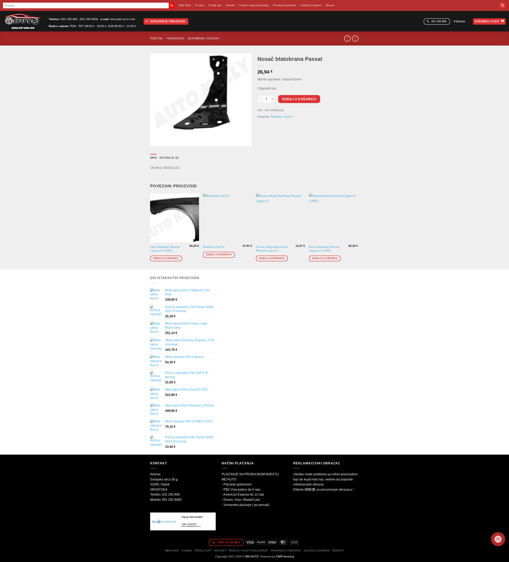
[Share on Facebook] (261, 125)
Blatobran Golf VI (213, 246)
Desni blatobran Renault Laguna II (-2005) (324, 248)
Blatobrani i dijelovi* (204, 38)
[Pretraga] (502, 5)
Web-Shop (185, 5)
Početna (156, 38)
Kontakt (230, 5)
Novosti (329, 5)
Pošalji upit (215, 5)
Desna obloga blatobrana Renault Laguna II (272, 248)
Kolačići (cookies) (311, 5)
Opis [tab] (153, 157)
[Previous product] (355, 38)
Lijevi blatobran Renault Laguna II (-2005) (165, 248)
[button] (166, 21)
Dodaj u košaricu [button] (166, 258)
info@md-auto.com (122, 19)
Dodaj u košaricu (299, 99)
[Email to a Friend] (275, 125)
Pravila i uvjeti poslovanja (254, 5)
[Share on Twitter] (268, 125)
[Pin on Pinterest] (282, 125)
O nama (199, 5)
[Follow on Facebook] (419, 21)
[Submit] (172, 6)
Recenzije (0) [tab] (168, 157)
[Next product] (347, 38)
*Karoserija (175, 38)
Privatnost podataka (284, 5)
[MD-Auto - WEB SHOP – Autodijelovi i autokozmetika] (23, 21)
